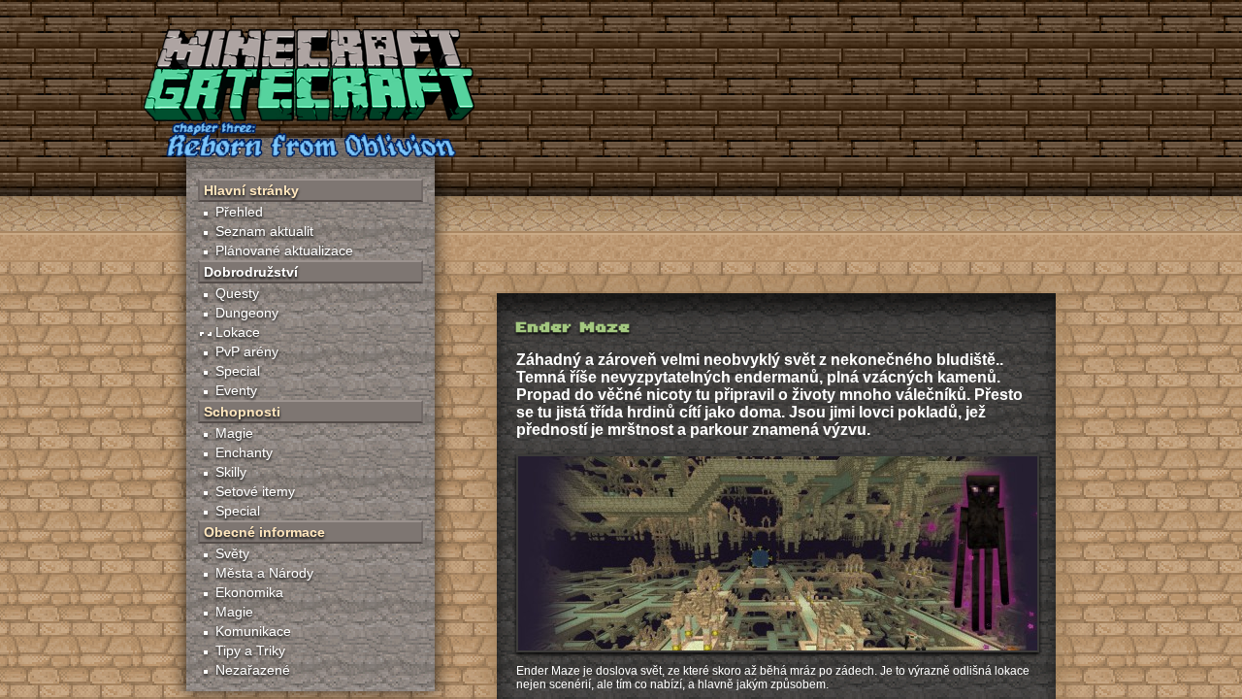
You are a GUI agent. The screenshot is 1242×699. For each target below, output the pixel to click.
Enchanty (244, 452)
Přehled (239, 211)
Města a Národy (264, 573)
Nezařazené (252, 670)
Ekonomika (249, 592)
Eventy (236, 390)
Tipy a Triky (250, 650)
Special (237, 371)
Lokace (237, 332)
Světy (232, 553)
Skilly (230, 472)
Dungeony (246, 312)
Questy (237, 293)
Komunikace (253, 631)
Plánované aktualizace (284, 250)
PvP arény (246, 351)
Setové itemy (255, 491)
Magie (234, 433)
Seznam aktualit (264, 231)
